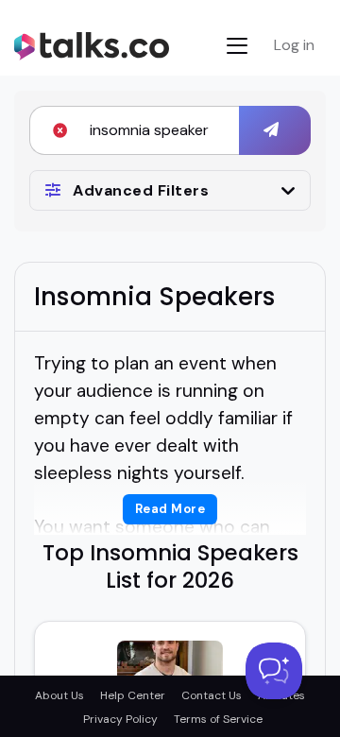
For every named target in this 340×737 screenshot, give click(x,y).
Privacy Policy (120, 719)
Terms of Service (218, 719)
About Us (59, 695)
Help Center (132, 695)
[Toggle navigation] (237, 46)
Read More (170, 509)
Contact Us (211, 695)
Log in (294, 45)
